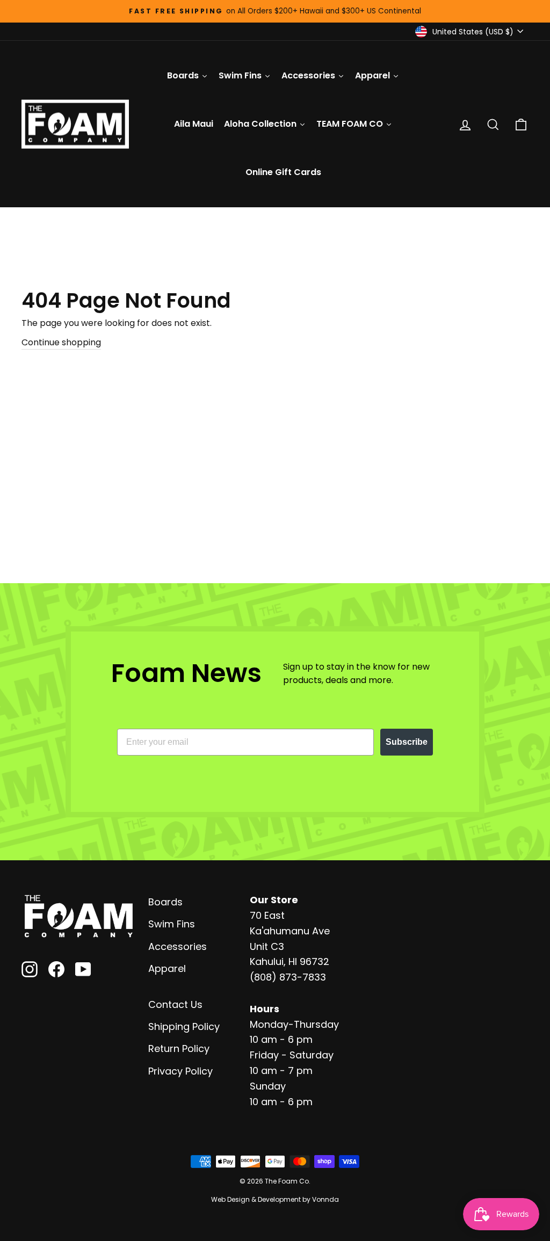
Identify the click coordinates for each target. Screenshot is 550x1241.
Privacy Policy (180, 1071)
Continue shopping (61, 342)
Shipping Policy (184, 1026)
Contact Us (175, 1004)
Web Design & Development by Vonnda (275, 1199)
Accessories (177, 946)
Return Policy (178, 1048)
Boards (165, 902)
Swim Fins (171, 924)
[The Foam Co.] (78, 916)
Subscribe (407, 741)
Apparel (167, 968)
